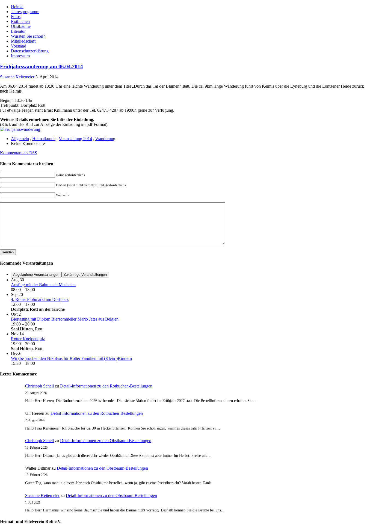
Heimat (17, 6)
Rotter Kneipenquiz (28, 338)
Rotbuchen (20, 21)
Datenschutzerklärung (30, 51)
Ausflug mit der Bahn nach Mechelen (43, 284)
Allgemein (20, 138)
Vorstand (18, 46)
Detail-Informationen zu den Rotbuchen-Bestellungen (106, 386)
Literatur (18, 31)
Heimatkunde (43, 138)
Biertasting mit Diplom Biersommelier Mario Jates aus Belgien (65, 319)
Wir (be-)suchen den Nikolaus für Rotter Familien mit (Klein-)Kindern (71, 358)
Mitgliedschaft (23, 41)
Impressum (20, 56)
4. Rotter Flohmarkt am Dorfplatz (40, 299)
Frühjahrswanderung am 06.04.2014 (41, 66)
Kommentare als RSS (18, 152)
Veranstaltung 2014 (75, 138)
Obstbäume (21, 26)
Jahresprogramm (25, 11)
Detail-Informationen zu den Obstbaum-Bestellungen (105, 440)
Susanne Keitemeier (17, 77)
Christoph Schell (39, 386)
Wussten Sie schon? (28, 36)
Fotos (15, 16)
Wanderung (105, 138)
